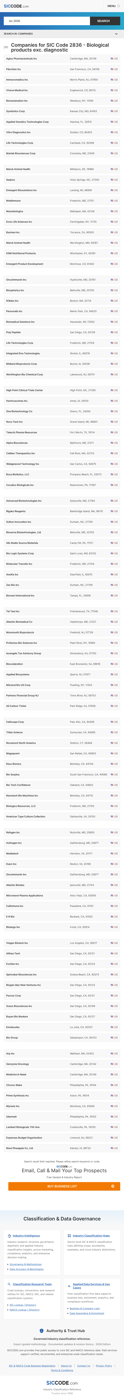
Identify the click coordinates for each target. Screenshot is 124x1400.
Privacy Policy (104, 1365)
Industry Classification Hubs (91, 1235)
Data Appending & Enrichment (87, 1313)
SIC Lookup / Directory (23, 1304)
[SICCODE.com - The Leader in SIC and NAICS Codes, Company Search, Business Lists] (16, 6)
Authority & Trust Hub (65, 1331)
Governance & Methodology (26, 1264)
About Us (66, 1365)
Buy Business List (62, 1186)
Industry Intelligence (26, 1235)
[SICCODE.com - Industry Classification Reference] (62, 1383)
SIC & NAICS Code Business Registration (32, 1365)
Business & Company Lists (85, 1308)
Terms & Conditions (62, 1370)
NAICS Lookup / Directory (25, 1309)
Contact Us (83, 1365)
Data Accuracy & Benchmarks (27, 1269)
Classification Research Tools (32, 1284)
